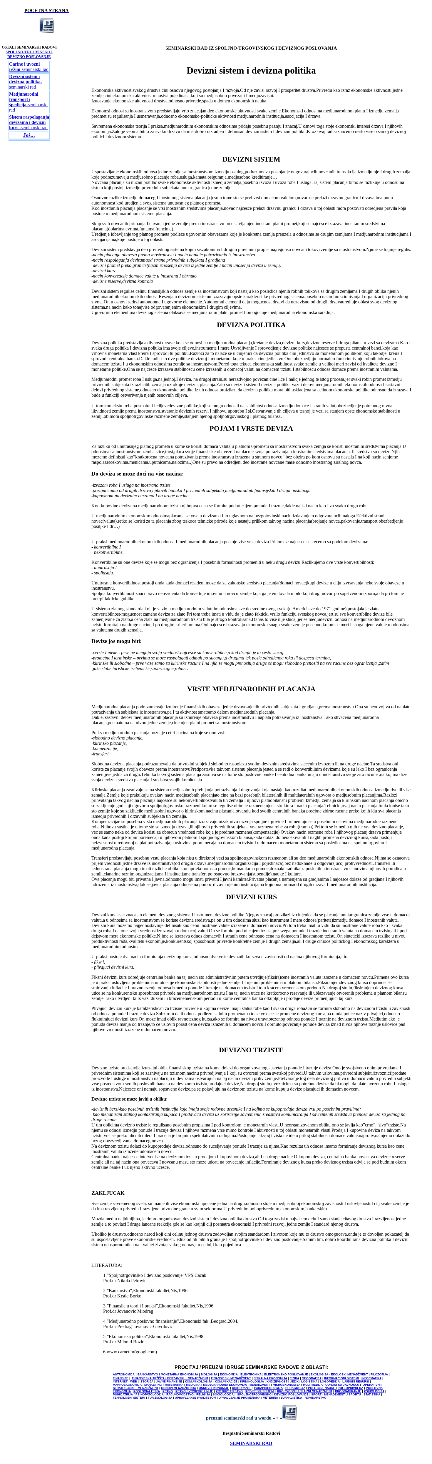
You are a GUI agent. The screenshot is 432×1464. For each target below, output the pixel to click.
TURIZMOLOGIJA (160, 1397)
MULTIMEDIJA (313, 1384)
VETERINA (270, 1397)
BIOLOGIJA (209, 1374)
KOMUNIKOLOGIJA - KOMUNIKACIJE (211, 1381)
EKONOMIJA (229, 1374)
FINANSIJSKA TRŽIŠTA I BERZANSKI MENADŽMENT (170, 1378)
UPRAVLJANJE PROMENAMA (239, 1397)
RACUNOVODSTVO (180, 1394)
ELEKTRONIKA (251, 1374)
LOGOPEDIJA (330, 1381)
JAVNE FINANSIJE (169, 1381)
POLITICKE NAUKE (322, 1388)
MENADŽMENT (260, 1384)
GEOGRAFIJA (312, 1378)
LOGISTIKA (309, 1381)
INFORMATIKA (371, 1378)
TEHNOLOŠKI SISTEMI (129, 1397)
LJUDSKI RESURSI (355, 1381)
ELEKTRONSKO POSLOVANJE (286, 1374)
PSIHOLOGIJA (374, 1391)
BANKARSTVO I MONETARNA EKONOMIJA (168, 1374)
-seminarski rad (28, 67)
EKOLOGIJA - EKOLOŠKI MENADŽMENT (339, 1374)
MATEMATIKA (174, 1384)
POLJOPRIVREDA (350, 1388)
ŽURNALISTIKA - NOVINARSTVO (303, 1397)
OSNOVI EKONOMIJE (214, 1388)
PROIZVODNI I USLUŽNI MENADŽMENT (304, 1391)
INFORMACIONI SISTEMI (341, 1378)
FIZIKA (294, 1378)
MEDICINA (193, 1384)
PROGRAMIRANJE (348, 1391)
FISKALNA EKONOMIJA (270, 1378)
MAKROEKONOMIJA (127, 1384)
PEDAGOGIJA (295, 1388)
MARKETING (153, 1384)
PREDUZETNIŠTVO (229, 1391)
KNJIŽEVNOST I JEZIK (283, 1381)
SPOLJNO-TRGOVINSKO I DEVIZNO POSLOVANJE (29, 54)
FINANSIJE (120, 1378)
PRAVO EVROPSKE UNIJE (194, 1391)
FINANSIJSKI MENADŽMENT (231, 1378)
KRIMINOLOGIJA (252, 1381)
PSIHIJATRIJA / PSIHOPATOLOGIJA (138, 1394)
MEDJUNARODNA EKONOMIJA (225, 1384)
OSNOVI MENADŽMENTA (178, 1388)
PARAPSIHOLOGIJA (268, 1388)
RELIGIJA (203, 1394)
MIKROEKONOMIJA (286, 1384)
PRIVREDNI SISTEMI (259, 1391)
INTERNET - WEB (125, 1381)
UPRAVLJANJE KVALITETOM (195, 1397)
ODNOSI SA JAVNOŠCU (342, 1384)
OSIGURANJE (242, 1388)
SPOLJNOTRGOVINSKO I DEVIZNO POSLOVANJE (273, 1394)
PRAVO (168, 1391)
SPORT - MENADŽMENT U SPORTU (336, 1394)
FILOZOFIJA (379, 1374)
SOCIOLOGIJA (223, 1394)
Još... (29, 135)
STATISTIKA (372, 1394)
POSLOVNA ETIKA (146, 1391)
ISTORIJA (146, 1381)
